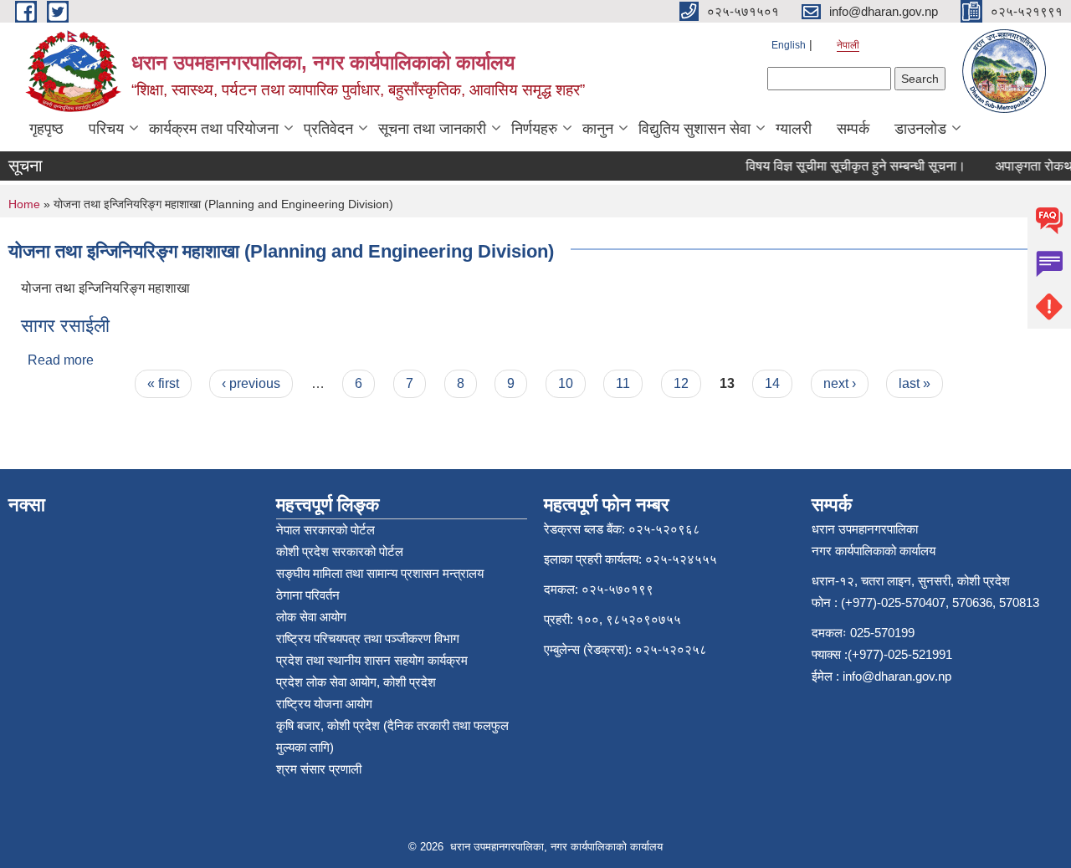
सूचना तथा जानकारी (432, 128)
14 (772, 383)
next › (839, 383)
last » (914, 383)
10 (565, 383)
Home (24, 204)
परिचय (106, 128)
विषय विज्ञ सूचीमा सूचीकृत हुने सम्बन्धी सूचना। (849, 166)
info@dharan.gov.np (897, 676)
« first (163, 383)
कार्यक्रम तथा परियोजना (214, 128)
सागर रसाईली (65, 325)
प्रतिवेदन (328, 128)
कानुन (597, 128)
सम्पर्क (853, 128)
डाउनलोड (920, 128)
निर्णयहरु (534, 128)
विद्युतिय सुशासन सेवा (694, 128)
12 (681, 383)
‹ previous (251, 383)
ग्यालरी (794, 128)
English (788, 45)
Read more (61, 360)
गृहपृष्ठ (46, 128)
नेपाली (848, 45)
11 (623, 383)
